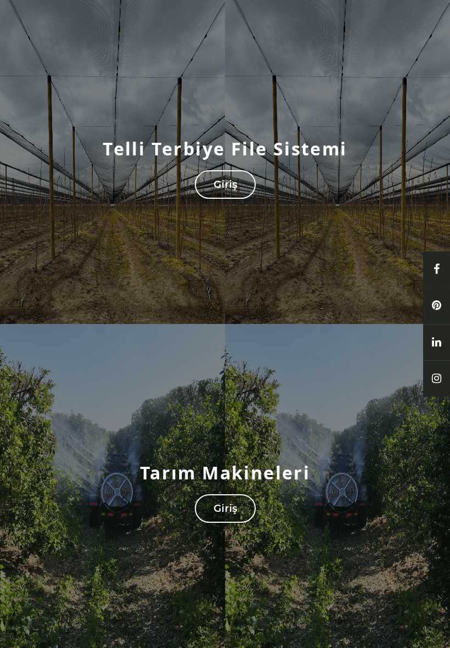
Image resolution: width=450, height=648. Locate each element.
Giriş (225, 184)
